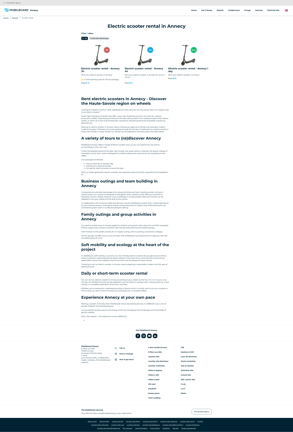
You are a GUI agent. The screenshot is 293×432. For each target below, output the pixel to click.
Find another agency (12, 3)
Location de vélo (117, 421)
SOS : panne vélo (188, 380)
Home (194, 10)
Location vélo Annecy (150, 421)
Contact (200, 421)
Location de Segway (193, 425)
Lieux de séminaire (189, 357)
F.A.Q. (183, 384)
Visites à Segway (155, 370)
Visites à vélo (153, 375)
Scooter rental (27, 18)
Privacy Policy (155, 428)
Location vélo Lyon (117, 425)
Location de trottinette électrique (108, 428)
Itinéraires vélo (187, 370)
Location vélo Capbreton (168, 421)
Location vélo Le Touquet (99, 425)
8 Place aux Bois (155, 352)
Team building (154, 398)
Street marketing (188, 361)
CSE (182, 347)
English (288, 10)
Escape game (154, 393)
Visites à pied (153, 380)
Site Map (175, 428)
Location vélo (153, 357)
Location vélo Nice (133, 425)
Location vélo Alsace (133, 421)
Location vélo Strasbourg (151, 425)
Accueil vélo (186, 375)
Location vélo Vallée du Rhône (172, 425)
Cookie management (188, 428)
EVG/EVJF (152, 389)
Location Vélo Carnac (187, 421)
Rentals (15, 18)
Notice (183, 393)
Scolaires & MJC (187, 352)
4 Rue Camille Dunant (157, 347)
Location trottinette (156, 366)
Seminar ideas (104, 421)
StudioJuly (166, 428)
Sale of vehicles (187, 366)
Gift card (151, 384)
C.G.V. (183, 389)
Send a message (126, 354)
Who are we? (92, 421)
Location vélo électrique (158, 361)
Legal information (141, 428)
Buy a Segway (127, 428)
